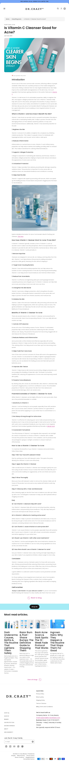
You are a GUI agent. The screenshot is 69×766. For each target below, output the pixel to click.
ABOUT (6, 729)
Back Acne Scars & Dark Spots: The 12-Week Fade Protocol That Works (41, 640)
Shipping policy (30, 757)
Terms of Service (41, 703)
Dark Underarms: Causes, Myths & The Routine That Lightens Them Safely (11, 642)
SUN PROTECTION (9, 722)
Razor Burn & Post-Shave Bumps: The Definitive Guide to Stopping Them (26, 641)
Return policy (40, 697)
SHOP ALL (6, 713)
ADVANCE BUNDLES (9, 726)
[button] (4, 9)
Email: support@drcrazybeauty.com (48, 718)
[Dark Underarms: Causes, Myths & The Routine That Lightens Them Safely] (16, 626)
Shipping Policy (40, 700)
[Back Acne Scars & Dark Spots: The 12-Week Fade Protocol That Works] (47, 626)
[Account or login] (61, 9)
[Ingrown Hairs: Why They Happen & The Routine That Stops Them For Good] (62, 626)
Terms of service (19, 757)
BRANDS (6, 719)
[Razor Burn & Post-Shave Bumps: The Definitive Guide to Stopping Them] (31, 626)
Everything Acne (16, 19)
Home (7, 19)
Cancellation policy (28, 759)
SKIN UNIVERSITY (8, 732)
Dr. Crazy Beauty (22, 754)
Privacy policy (30, 755)
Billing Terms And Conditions (44, 706)
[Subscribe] (32, 742)
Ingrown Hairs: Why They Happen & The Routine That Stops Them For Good (57, 641)
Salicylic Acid (51, 426)
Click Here (20, 236)
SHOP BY (6, 716)
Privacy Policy (40, 694)
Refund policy (21, 755)
